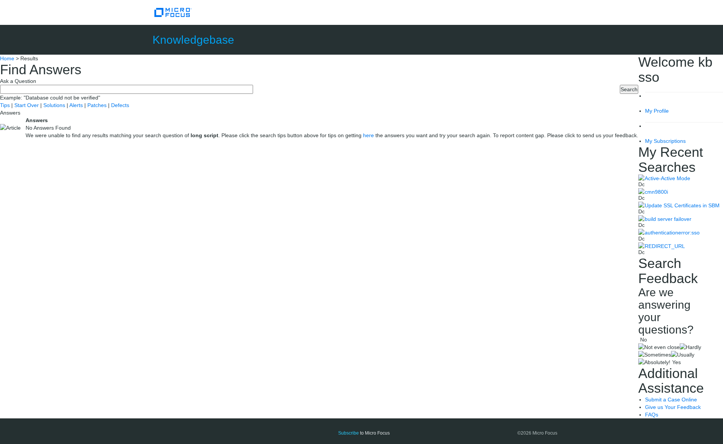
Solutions (55, 105)
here (368, 135)
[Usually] (682, 354)
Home (7, 58)
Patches (97, 105)
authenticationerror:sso (672, 233)
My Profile (657, 111)
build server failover (668, 219)
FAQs (651, 415)
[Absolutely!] (654, 362)
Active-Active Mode (667, 178)
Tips (5, 105)
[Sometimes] (654, 354)
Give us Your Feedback (673, 407)
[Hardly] (690, 347)
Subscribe (348, 433)
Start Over (27, 105)
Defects (120, 105)
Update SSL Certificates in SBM (682, 205)
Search (629, 89)
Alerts (76, 105)
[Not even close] (659, 347)
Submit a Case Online (671, 400)
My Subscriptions (665, 141)
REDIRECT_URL (665, 246)
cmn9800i (656, 192)
